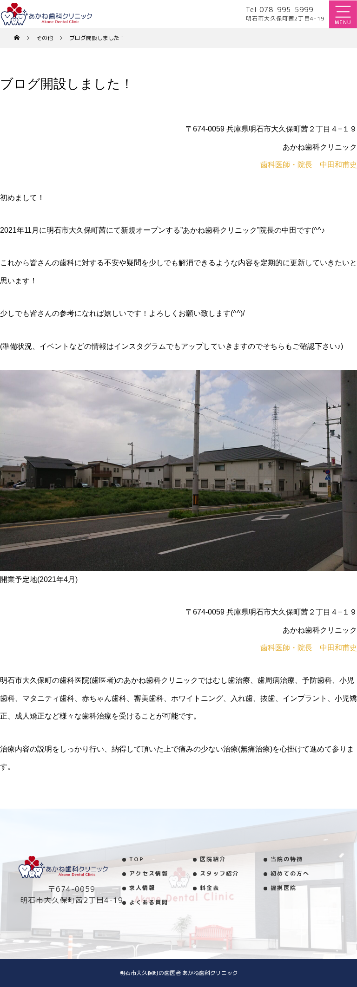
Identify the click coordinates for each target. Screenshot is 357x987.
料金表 (209, 888)
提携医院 (284, 888)
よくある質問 (148, 902)
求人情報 (142, 888)
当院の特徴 (287, 859)
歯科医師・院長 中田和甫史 (308, 165)
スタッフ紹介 (219, 873)
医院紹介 (213, 859)
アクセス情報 (148, 873)
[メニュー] (343, 14)
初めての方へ (290, 873)
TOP (136, 859)
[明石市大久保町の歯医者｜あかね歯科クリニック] (71, 867)
